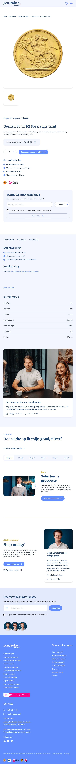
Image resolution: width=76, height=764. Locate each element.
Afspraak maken (57, 672)
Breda (20, 722)
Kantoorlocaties (8, 718)
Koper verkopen (8, 681)
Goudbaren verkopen (10, 657)
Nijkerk (13, 724)
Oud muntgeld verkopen (11, 684)
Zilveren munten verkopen (12, 671)
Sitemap (67, 753)
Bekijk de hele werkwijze (12, 448)
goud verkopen (16, 271)
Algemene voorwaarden (43, 753)
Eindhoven (7, 724)
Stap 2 (20, 458)
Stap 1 (9, 458)
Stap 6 (66, 458)
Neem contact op (12, 564)
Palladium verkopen (10, 677)
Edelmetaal (12, 16)
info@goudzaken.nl (15, 414)
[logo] (13, 3)
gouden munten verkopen (30, 271)
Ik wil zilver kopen (58, 666)
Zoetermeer (21, 724)
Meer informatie (9, 288)
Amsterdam (13, 722)
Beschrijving (21, 239)
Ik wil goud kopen (58, 662)
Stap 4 (43, 458)
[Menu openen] (71, 3)
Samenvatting (8, 239)
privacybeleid (29, 615)
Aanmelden (36, 216)
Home (5, 16)
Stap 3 (32, 458)
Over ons (55, 669)
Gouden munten (23, 16)
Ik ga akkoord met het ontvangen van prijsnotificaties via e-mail (30, 210)
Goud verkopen (8, 654)
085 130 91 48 (33, 414)
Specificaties (34, 239)
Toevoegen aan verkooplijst (31, 152)
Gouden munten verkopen (12, 660)
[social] (4, 741)
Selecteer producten (51, 498)
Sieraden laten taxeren (11, 687)
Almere (5, 722)
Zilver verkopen (8, 664)
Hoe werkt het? (57, 652)
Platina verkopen (9, 674)
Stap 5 (55, 458)
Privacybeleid (57, 753)
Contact (54, 676)
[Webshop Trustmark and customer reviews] (13, 182)
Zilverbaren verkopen (10, 667)
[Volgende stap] (35, 486)
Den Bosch (26, 722)
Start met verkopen (58, 659)
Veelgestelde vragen (11, 570)
